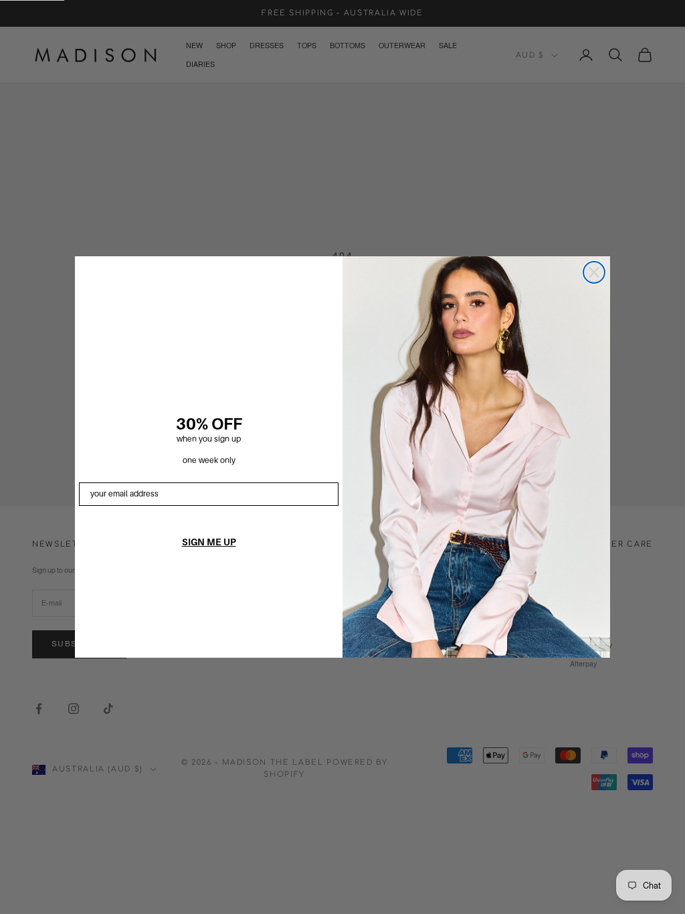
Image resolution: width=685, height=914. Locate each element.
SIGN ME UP (209, 542)
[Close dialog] (594, 272)
